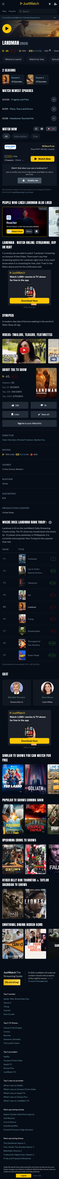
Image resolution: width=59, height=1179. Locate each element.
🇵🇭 (49, 128)
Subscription (20, 136)
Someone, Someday (12, 1039)
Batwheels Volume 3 (13, 1151)
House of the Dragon (13, 1028)
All (6, 136)
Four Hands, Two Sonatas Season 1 (19, 1147)
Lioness (7, 1031)
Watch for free (36, 59)
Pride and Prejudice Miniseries (17, 1158)
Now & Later (9, 1014)
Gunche (7, 1010)
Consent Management (38, 981)
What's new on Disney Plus (15, 1097)
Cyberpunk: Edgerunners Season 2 (19, 1154)
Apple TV (8, 1064)
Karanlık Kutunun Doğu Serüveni (18, 1129)
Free (35, 136)
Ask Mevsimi (9, 1118)
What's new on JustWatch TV (16, 1101)
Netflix (7, 1056)
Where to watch (13, 59)
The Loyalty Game (11, 1043)
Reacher (7, 1035)
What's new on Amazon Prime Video (20, 1089)
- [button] (15, 99)
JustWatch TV (10, 1072)
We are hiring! (12, 982)
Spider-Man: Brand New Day (16, 999)
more (28, 231)
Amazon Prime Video (13, 1060)
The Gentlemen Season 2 (14, 1143)
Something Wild (11, 1126)
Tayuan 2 (7, 1002)
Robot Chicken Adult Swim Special (19, 1114)
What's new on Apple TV (14, 1093)
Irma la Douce (10, 1122)
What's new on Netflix (13, 1085)
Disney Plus (9, 1068)
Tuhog (6, 1006)
